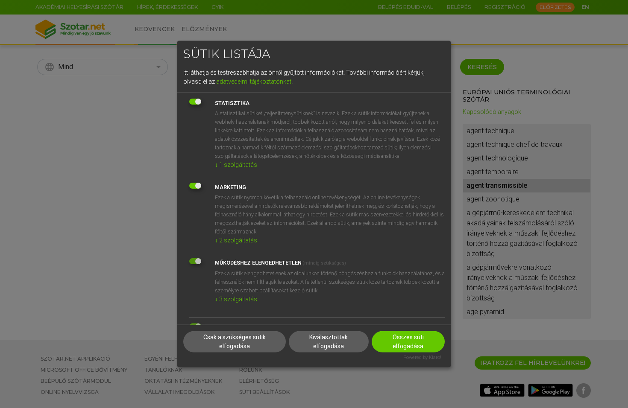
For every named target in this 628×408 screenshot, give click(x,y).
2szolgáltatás (236, 239)
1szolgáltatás (236, 164)
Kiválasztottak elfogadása (328, 342)
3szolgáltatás (236, 298)
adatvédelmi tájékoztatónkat (253, 81)
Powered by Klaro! (422, 357)
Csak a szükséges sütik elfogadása (234, 342)
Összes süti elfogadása (408, 342)
